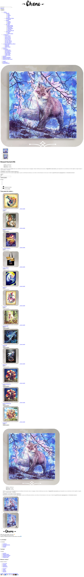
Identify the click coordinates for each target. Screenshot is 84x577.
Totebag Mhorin (6, 267)
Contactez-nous (5, 557)
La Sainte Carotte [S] (6, 248)
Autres (8, 17)
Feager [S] (5, 306)
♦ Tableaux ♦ (6, 34)
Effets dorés (7, 44)
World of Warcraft (10, 30)
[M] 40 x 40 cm (8, 37)
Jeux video (8, 24)
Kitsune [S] (5, 422)
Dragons (8, 21)
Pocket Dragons (8, 53)
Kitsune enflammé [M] (7, 403)
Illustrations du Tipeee (10, 18)
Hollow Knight (10, 25)
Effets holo (7, 45)
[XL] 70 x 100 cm (8, 40)
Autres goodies (7, 55)
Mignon (8, 23)
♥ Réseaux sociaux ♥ (6, 58)
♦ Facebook (5, 563)
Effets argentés (7, 46)
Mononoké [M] (5, 326)
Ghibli (8, 32)
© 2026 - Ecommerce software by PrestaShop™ (9, 573)
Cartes (8, 16)
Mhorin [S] (5, 364)
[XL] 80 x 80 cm (8, 42)
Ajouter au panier (4, 177)
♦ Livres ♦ (4, 47)
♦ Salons (4, 546)
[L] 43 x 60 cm (7, 39)
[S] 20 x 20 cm (7, 35)
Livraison (4, 553)
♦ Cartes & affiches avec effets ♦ (9, 43)
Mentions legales (6, 554)
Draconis (7, 13)
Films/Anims (8, 31)
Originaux (4, 56)
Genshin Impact (10, 28)
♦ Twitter (4, 564)
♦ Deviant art (5, 566)
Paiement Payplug (6, 556)
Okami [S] (5, 209)
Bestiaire (7, 20)
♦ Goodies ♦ (6, 48)
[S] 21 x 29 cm (7, 36)
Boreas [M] (5, 345)
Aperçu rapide (22, 208)
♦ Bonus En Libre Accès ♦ (7, 59)
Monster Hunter (10, 26)
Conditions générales (6, 555)
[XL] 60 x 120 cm (8, 41)
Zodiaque (9, 19)
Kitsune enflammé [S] (7, 384)
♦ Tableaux (5, 543)
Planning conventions (7, 57)
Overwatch (9, 29)
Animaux (9, 22)
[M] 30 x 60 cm (8, 38)
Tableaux (9, 15)
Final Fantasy (9, 27)
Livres (8, 14)
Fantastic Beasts (10, 33)
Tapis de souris (7, 49)
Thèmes (5, 12)
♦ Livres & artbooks (6, 544)
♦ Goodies (4, 545)
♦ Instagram (5, 565)
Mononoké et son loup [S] (7, 229)
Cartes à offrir (7, 54)
